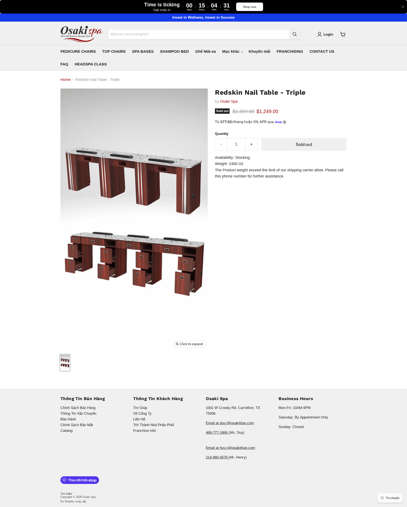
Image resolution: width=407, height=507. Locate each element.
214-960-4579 (217, 457)
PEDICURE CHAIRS (78, 51)
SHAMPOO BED (174, 51)
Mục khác (231, 51)
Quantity (222, 134)
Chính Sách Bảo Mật (76, 425)
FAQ (64, 64)
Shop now (249, 6)
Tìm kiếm (66, 493)
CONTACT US (321, 51)
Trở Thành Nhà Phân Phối (153, 425)
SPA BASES (143, 51)
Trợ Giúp (140, 408)
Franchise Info (144, 431)
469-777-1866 (217, 433)
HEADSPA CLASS (91, 64)
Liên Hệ (139, 419)
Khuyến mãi (259, 51)
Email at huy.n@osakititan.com (230, 448)
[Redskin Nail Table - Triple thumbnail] (65, 362)
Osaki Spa (229, 101)
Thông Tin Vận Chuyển (78, 413)
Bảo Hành (68, 419)
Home (65, 80)
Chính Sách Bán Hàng (77, 408)
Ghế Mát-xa (205, 51)
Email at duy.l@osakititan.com (230, 423)
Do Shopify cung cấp (73, 501)
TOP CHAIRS (114, 51)
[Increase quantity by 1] (251, 144)
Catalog (66, 431)
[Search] (294, 34)
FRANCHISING (290, 51)
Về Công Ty (142, 413)
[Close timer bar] (402, 6)
